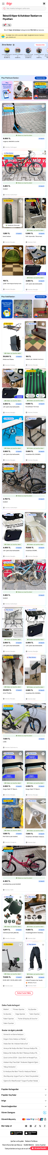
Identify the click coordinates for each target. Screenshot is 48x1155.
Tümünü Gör (40, 45)
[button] (3, 3)
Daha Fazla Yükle (24, 993)
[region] (25, 53)
